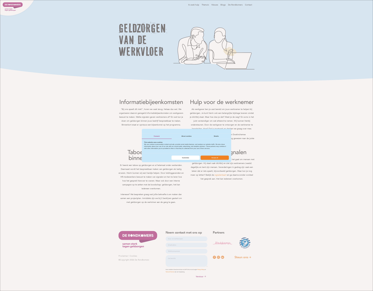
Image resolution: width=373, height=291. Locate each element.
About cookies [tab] (186, 136)
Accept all (214, 157)
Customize (185, 157)
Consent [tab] (157, 136)
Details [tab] (216, 136)
